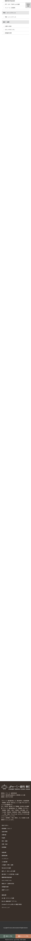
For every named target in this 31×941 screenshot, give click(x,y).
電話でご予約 (9, 936)
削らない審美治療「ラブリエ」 (9, 901)
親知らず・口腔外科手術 (8, 883)
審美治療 (4, 895)
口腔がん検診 (8, 26)
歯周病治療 (4, 855)
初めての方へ (5, 825)
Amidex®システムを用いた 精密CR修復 (12, 904)
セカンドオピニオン (7, 880)
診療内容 (4, 835)
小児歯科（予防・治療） (8, 865)
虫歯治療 (4, 852)
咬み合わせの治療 (6, 868)
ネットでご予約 (24, 936)
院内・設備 (4, 841)
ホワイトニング (6, 907)
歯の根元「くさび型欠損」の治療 (10, 874)
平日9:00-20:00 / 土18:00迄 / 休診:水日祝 (15, 939)
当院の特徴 (4, 831)
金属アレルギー (6, 890)
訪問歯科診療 (5, 887)
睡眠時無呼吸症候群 (7, 877)
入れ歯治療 (4, 862)
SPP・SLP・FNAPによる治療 (12, 4)
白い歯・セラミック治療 (8, 898)
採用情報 (4, 847)
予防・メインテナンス (10, 17)
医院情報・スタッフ (7, 828)
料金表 (3, 838)
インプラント (5, 858)
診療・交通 (4, 844)
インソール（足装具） (10, 7)
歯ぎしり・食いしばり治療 (8, 871)
